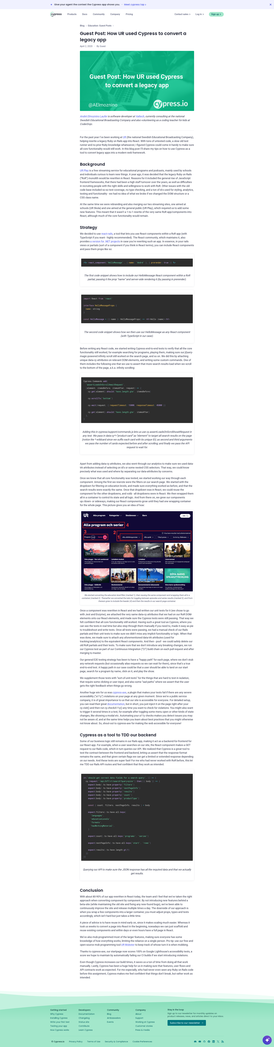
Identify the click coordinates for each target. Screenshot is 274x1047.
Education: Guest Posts (99, 25)
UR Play (84, 170)
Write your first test (59, 1022)
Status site (84, 1022)
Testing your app (58, 1026)
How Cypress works (59, 1030)
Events (110, 1022)
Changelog (84, 1018)
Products (71, 14)
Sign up (215, 14)
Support (139, 1018)
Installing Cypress (59, 1018)
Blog (82, 25)
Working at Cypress (145, 1022)
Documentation (87, 1014)
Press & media (142, 1030)
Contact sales (181, 14)
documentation (116, 703)
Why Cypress (56, 1014)
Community (99, 14)
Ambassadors (114, 1018)
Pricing (129, 14)
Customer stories (144, 1026)
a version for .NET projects (105, 241)
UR (124, 137)
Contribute (84, 1026)
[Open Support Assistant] (267, 1040)
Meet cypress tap (134, 4)
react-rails (107, 233)
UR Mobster (128, 944)
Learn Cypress (86, 1030)
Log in (199, 14)
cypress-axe (119, 692)
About (138, 1014)
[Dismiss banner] (270, 4)
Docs (84, 14)
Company (115, 14)
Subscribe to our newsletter (185, 1022)
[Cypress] (56, 14)
